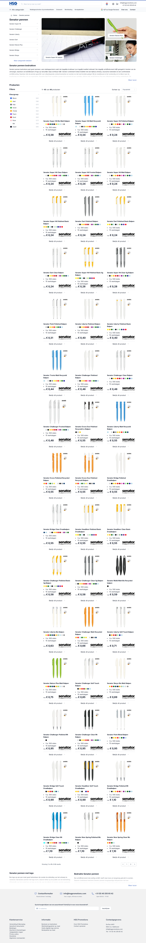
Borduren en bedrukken (49, 924)
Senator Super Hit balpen (54, 57)
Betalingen (12, 928)
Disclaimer (12, 936)
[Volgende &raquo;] (135, 864)
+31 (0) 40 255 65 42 (129, 5)
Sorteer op (116, 90)
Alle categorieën (18, 10)
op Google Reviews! (111, 9)
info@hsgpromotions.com (128, 3)
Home (15, 15)
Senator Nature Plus (116, 35)
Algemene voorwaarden (17, 938)
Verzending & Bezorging (17, 924)
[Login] (113, 4)
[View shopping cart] (117, 4)
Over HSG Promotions (81, 924)
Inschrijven (105, 908)
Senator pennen (24, 15)
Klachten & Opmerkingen (17, 930)
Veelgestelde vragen (16, 932)
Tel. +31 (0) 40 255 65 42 (114, 931)
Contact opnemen (79, 926)
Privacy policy (14, 934)
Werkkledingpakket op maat (51, 926)
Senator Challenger (116, 58)
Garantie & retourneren (16, 926)
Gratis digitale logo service (50, 928)
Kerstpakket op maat (48, 930)
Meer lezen (132, 80)
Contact (132, 9)
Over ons (124, 9)
